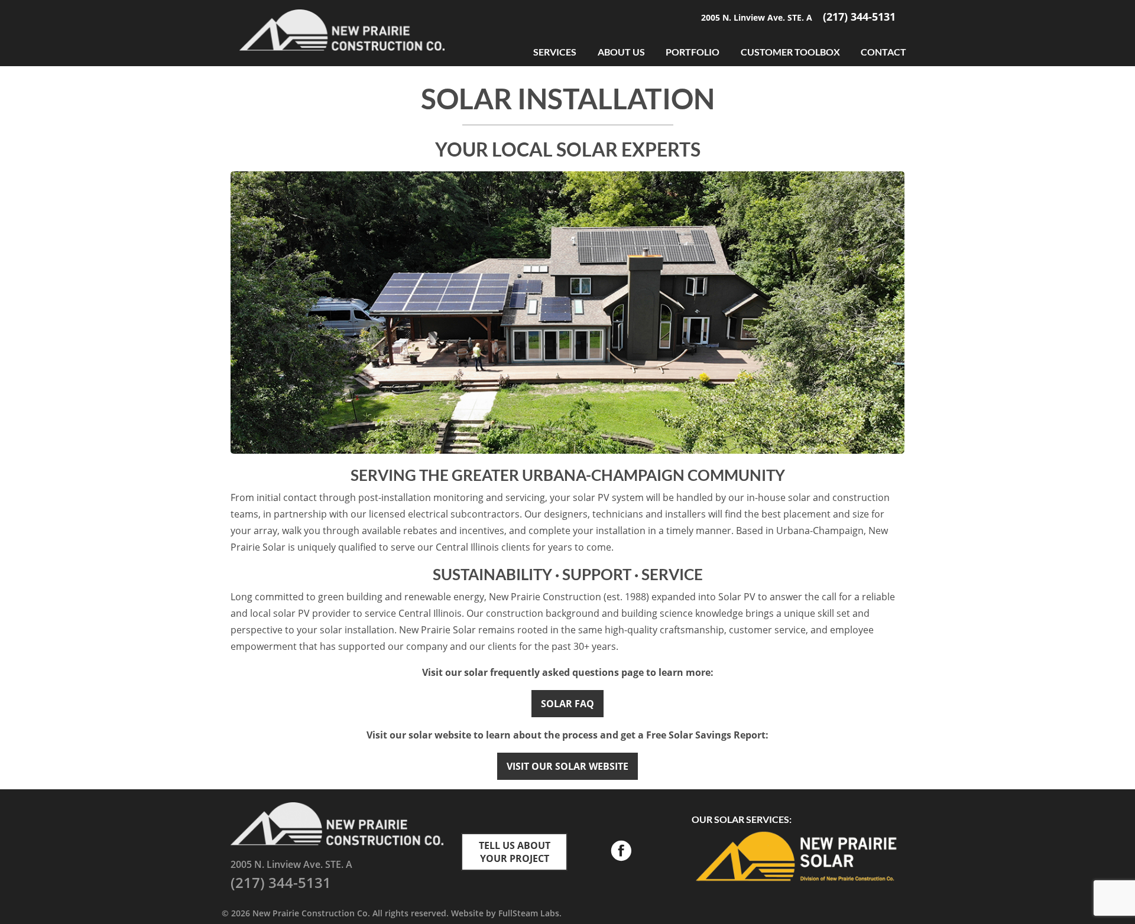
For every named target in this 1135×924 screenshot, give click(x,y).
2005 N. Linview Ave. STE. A (758, 17)
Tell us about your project (514, 852)
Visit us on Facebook (620, 852)
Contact (883, 51)
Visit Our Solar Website (567, 766)
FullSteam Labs (528, 913)
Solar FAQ (567, 703)
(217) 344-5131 (859, 16)
